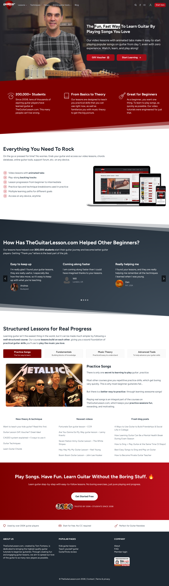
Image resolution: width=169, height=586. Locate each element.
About (117, 546)
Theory (46, 5)
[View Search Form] (136, 5)
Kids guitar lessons (67, 546)
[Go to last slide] (5, 278)
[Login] (150, 5)
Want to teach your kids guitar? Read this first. (25, 426)
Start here (160, 5)
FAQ (116, 549)
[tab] (81, 300)
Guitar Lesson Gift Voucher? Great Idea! (22, 432)
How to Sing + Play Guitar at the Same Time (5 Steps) (140, 444)
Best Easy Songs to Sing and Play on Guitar (135, 449)
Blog (77, 5)
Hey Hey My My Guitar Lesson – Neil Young (80, 449)
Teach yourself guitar (68, 549)
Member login (120, 552)
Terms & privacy (103, 579)
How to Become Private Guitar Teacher (132, 455)
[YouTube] (144, 5)
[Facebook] (140, 5)
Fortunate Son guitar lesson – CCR (75, 426)
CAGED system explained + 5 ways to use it (24, 437)
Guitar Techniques (11, 443)
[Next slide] (164, 278)
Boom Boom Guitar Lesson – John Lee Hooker (80, 455)
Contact (90, 579)
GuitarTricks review (68, 552)
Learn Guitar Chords (12, 449)
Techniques (35, 5)
